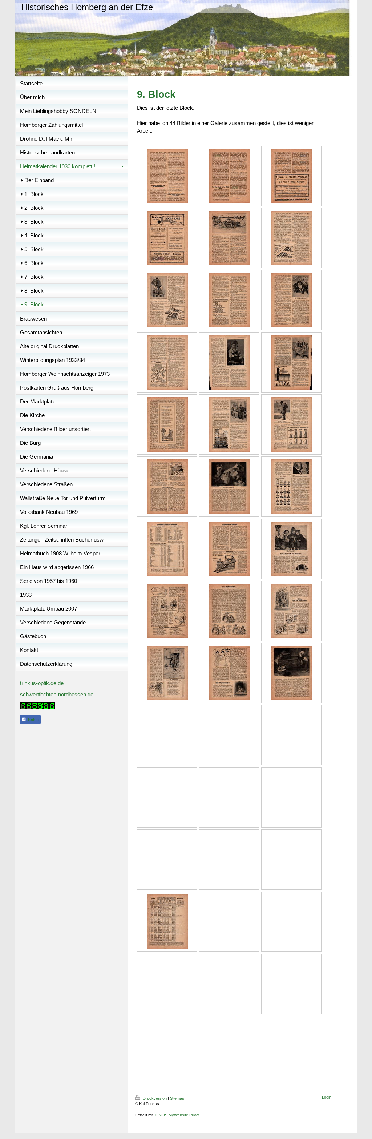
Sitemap (177, 1098)
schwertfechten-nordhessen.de (56, 694)
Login (326, 1097)
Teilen (32, 719)
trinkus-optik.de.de (42, 683)
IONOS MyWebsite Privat (176, 1115)
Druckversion (155, 1098)
